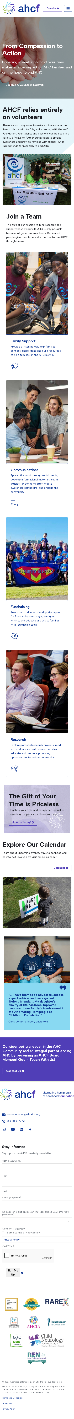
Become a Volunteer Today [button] (23, 84)
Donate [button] (51, 8)
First (4, 1175)
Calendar (59, 867)
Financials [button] (7, 1403)
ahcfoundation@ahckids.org (23, 1114)
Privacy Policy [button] (8, 1409)
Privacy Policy (11, 1239)
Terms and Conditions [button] (13, 1398)
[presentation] (28, 1256)
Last (4, 1191)
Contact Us (13, 1071)
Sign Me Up (13, 1272)
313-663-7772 (16, 1120)
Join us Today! (21, 822)
